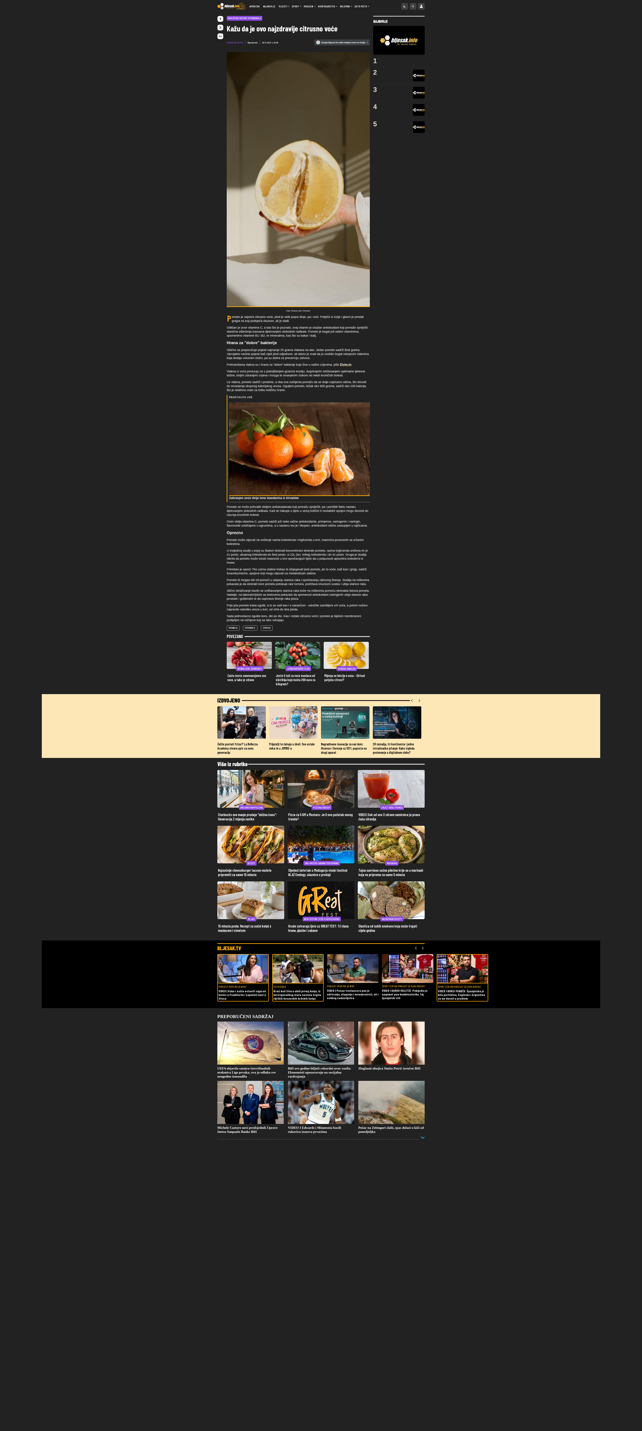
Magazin (308, 6)
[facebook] (220, 19)
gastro (239, 42)
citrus (267, 628)
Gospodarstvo (326, 6)
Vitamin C (250, 628)
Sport (295, 6)
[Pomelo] (298, 179)
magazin (230, 42)
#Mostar (254, 6)
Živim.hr (346, 364)
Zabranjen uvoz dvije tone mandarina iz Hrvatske (264, 498)
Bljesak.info (253, 42)
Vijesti (283, 6)
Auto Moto (361, 6)
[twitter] (220, 28)
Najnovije (269, 6)
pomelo (233, 628)
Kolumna (345, 6)
